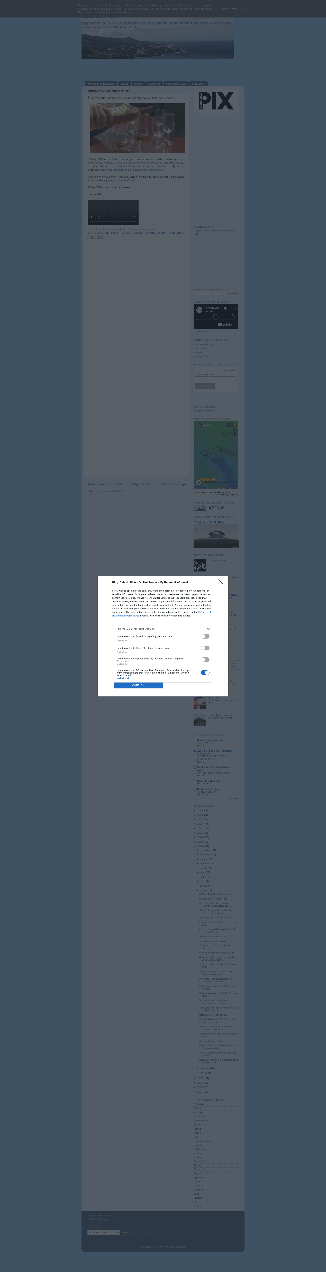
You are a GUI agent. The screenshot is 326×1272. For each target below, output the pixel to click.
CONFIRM (138, 685)
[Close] (222, 582)
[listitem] (163, 629)
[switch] (205, 636)
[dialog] (163, 636)
